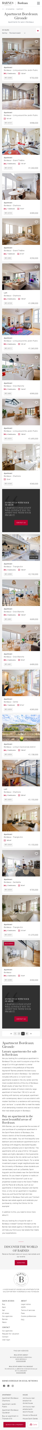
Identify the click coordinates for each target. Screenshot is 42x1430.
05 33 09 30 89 (21, 1361)
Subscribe (21, 1263)
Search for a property (14, 1425)
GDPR (23, 1307)
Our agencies (7, 1316)
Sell (3, 1310)
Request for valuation (10, 1334)
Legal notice (26, 1304)
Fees (23, 1313)
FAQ (22, 1320)
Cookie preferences (28, 1316)
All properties (10, 9)
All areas (5, 1313)
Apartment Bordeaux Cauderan (10, 1411)
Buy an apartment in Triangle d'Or (10, 1417)
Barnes (5, 1319)
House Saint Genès (30, 1419)
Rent (4, 1307)
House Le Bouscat (30, 1415)
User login (6, 1340)
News (4, 1322)
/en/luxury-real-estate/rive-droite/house (29, 1400)
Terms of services (28, 1310)
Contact (5, 1337)
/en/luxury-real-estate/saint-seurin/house (29, 1409)
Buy (3, 1304)
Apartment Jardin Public (9, 1405)
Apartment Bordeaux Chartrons (10, 1399)
